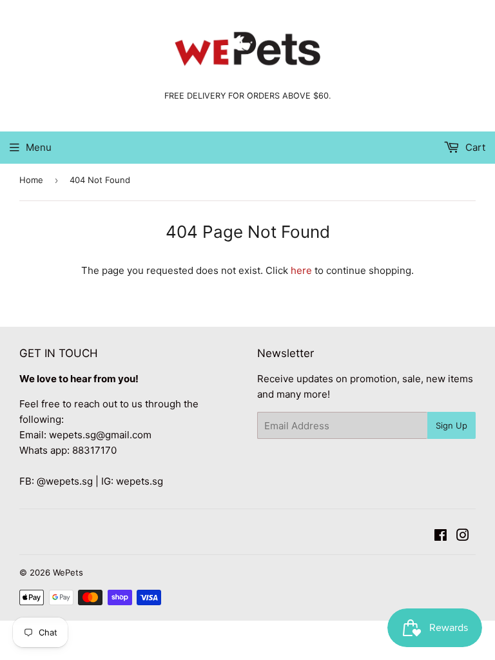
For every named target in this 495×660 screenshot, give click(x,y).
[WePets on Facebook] (440, 536)
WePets (68, 572)
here (301, 270)
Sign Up (451, 425)
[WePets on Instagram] (462, 536)
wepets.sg (139, 481)
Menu (39, 147)
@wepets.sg (65, 481)
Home (31, 180)
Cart (474, 147)
